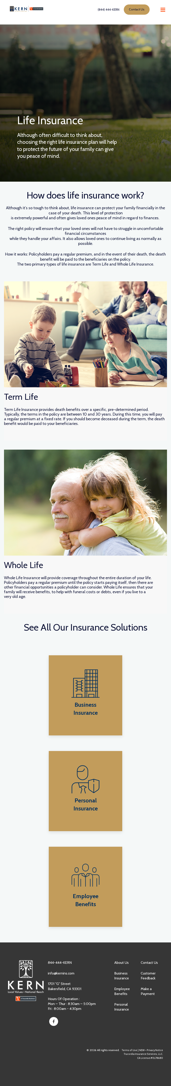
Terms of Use (129, 1050)
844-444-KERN (60, 962)
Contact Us (149, 962)
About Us (121, 962)
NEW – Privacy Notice (151, 1050)
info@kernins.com (61, 973)
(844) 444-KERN (108, 10)
